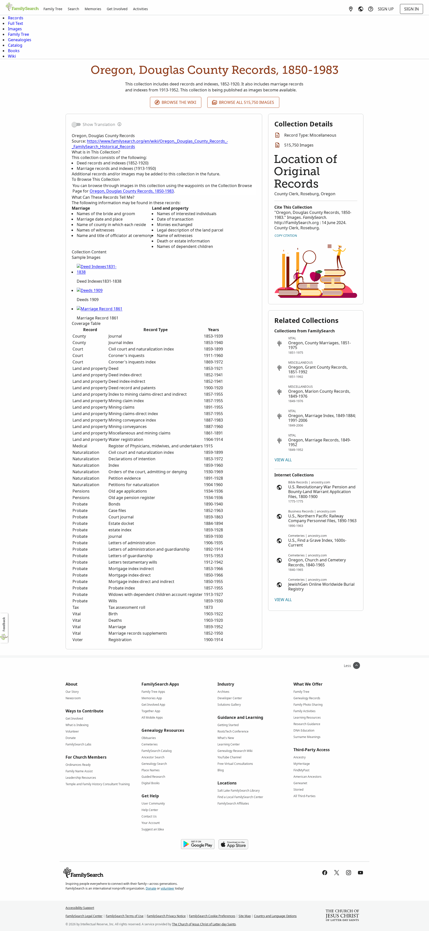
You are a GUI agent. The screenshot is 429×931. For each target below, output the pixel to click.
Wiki (12, 56)
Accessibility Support (80, 908)
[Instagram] (349, 873)
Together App (151, 711)
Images (15, 29)
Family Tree (52, 8)
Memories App (152, 698)
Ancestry (299, 757)
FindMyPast (301, 770)
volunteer (167, 888)
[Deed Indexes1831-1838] (100, 272)
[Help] (371, 9)
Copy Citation (286, 235)
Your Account (151, 823)
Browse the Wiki (179, 102)
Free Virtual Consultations (235, 764)
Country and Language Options (275, 916)
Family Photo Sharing (307, 704)
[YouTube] (360, 873)
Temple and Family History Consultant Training (98, 784)
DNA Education (303, 730)
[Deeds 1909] (90, 290)
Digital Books (151, 783)
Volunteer (72, 731)
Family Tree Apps (153, 692)
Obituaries (149, 738)
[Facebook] (325, 873)
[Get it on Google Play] (197, 844)
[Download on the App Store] (233, 844)
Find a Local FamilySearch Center (240, 797)
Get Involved (117, 8)
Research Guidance (306, 724)
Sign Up (386, 9)
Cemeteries (150, 744)
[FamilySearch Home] (22, 7)
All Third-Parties (304, 796)
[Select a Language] (361, 9)
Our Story (72, 692)
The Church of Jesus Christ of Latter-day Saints (204, 924)
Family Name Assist (79, 771)
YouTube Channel (229, 757)
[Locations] (351, 9)
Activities (140, 8)
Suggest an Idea (153, 829)
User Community (153, 803)
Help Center (150, 810)
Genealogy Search (154, 764)
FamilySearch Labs (78, 744)
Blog (220, 770)
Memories (93, 8)
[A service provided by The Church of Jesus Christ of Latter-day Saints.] (342, 916)
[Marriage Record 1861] (99, 308)
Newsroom (73, 698)
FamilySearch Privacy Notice (166, 916)
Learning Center (228, 744)
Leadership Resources (81, 778)
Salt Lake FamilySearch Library (238, 790)
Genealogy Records (306, 698)
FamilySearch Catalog (157, 751)
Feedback (4, 624)
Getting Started (228, 725)
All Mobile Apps (152, 717)
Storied (298, 789)
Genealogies (19, 39)
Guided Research (153, 777)
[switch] (76, 124)
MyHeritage (301, 764)
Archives (223, 692)
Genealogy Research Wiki (234, 751)
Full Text (15, 23)
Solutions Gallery (229, 704)
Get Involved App (153, 704)
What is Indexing (77, 725)
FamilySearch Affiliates (233, 803)
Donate (71, 738)
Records (15, 18)
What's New (225, 738)
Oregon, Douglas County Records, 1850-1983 (132, 191)
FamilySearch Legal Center (84, 916)
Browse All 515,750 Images (246, 102)
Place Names (151, 770)
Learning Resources (307, 717)
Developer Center (229, 698)
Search (73, 8)
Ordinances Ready (78, 765)
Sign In (411, 9)
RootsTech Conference (233, 731)
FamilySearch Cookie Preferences (212, 916)
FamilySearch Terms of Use (124, 916)
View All (283, 460)
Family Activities (304, 711)
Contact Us (149, 816)
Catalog (15, 45)
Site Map (245, 916)
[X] (337, 873)
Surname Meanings (307, 737)
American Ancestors (307, 777)
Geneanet (300, 783)
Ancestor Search (153, 757)
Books (14, 50)
